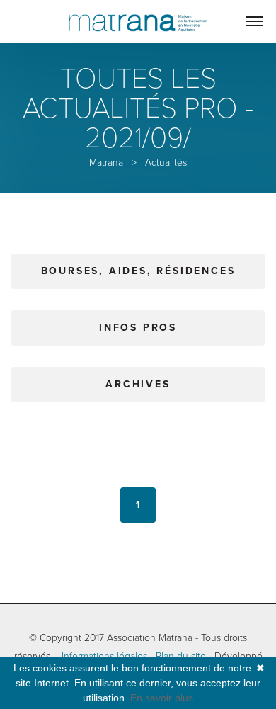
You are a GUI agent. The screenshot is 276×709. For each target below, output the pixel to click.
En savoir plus (161, 697)
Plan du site (181, 656)
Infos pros (138, 328)
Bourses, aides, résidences (138, 271)
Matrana (106, 163)
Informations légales (104, 656)
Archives (137, 384)
